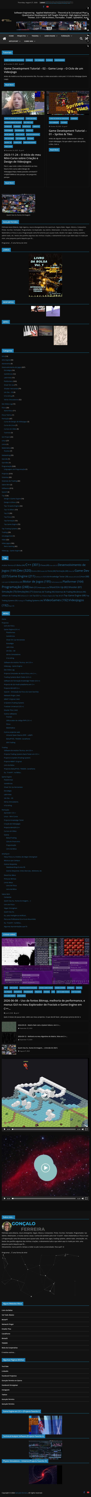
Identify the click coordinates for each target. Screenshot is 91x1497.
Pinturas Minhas (10, 879)
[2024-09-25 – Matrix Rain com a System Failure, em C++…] (9, 1027)
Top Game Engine (10, 524)
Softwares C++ (26, 596)
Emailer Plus (6, 1329)
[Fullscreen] (86, 1129)
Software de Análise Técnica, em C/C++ (18, 662)
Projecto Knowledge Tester (14, 820)
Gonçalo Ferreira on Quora (12, 1380)
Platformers (8, 130)
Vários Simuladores (29, 142)
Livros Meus (8, 882)
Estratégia (8, 126)
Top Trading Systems (9, 529)
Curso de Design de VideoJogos (14, 60)
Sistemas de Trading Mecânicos (70, 591)
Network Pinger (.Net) (12, 695)
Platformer (73, 581)
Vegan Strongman (10, 908)
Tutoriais (49, 60)
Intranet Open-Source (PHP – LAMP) (19, 735)
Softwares (5, 488)
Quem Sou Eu (9, 912)
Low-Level (6, 582)
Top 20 (6, 513)
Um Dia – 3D (8, 392)
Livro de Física (9, 626)
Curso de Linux (9, 425)
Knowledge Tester (59, 576)
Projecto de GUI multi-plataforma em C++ (19, 684)
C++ (32, 564)
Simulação (9, 591)
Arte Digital (6, 360)
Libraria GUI (74, 577)
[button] (27, 35)
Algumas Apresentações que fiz (15, 926)
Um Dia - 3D (8, 142)
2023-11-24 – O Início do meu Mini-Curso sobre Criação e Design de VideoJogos (22, 158)
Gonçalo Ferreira (8, 1399)
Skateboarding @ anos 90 (15, 867)
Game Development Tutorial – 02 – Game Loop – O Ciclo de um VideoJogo (43, 70)
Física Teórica (7, 415)
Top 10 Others (9, 138)
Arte (3, 356)
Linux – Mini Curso (11, 816)
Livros (4, 444)
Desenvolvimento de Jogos (13, 122)
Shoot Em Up (58, 587)
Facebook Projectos (9, 1376)
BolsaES (5, 1338)
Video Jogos (8, 146)
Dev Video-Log (28, 122)
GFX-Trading (10, 742)
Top (3, 496)
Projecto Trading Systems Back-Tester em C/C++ (21, 754)
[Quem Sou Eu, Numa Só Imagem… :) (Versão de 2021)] (9, 1049)
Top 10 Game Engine (11, 506)
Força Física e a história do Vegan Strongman (20, 857)
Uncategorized (59, 60)
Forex (52, 571)
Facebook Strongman (10, 1385)
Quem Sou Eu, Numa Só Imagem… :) (17, 901)
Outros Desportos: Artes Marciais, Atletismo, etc (24, 871)
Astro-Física (8, 411)
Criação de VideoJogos (12, 824)
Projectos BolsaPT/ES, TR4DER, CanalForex (19, 769)
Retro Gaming (9, 134)
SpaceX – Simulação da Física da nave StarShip (21, 692)
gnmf (22, 64)
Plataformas (10, 632)
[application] (45, 1094)
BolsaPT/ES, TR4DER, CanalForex (18, 739)
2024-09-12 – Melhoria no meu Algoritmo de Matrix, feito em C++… (42, 1036)
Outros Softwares (10, 714)
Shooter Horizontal (33, 134)
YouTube (5, 1366)
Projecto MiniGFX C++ (12, 688)
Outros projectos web (12, 732)
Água (11, 606)
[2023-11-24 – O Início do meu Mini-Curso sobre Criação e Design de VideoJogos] (23, 103)
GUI (46, 576)
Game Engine (50, 36)
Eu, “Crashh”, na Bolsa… (13, 772)
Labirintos (36, 126)
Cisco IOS (53, 565)
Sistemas (5, 477)
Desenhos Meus (10, 875)
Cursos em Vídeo (31, 118)
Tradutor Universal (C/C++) (14, 706)
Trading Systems (34, 600)
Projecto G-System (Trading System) (17, 758)
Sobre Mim (28, 41)
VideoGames (56, 600)
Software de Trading (11, 596)
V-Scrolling (17, 142)
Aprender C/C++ (10, 813)
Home (11, 36)
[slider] (44, 1129)
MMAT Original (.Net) (12, 699)
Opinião (5, 459)
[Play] (5, 1129)
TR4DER (5, 1343)
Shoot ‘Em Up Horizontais (15, 640)
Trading (35, 36)
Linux (4, 441)
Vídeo (4, 540)
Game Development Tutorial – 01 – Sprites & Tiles (68, 132)
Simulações (25, 591)
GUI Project (6, 437)
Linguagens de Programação (14, 469)
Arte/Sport (13, 41)
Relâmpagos (43, 587)
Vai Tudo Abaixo (8, 1315)
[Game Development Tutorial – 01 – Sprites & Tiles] (68, 103)
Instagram (5, 1390)
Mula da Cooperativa (10, 1348)
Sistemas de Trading (9, 481)
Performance (56, 582)
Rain (34, 587)
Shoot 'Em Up (20, 134)
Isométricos (26, 126)
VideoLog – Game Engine (11, 551)
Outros (6, 835)
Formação (65, 36)
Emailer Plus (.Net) (11, 710)
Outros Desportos (10, 864)
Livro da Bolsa (9, 765)
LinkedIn (5, 1371)
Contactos (7, 897)
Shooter (75, 587)
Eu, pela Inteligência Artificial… (15, 915)
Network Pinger (8, 1324)
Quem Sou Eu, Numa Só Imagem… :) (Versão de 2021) (37, 1048)
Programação (19, 130)
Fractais (7, 451)
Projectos (21, 36)
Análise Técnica (9, 565)
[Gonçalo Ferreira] (4, 38)
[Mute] (83, 1129)
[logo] (23, 1223)
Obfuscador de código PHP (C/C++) (19, 720)
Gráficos (39, 577)
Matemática (6, 448)
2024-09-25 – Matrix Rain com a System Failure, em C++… (39, 1025)
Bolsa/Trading (11, 838)
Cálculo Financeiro (13, 841)
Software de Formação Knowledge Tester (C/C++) (22, 681)
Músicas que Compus (12, 860)
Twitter (4, 1395)
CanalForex (6, 1334)
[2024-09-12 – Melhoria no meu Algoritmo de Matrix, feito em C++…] (9, 1038)
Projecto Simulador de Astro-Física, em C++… (20, 673)
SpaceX (4, 492)
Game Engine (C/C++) (12, 629)
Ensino (36, 571)
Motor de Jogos (37, 581)
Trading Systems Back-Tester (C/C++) (17, 677)
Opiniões (5, 463)
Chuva (44, 565)
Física (4, 408)
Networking (6, 455)
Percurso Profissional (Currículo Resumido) (20, 919)
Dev (24, 570)
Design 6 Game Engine (12, 499)
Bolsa (21, 565)
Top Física (7, 517)
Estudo (43, 571)
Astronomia (6, 364)
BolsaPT (5, 1320)
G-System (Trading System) (14, 703)
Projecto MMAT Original (13, 761)
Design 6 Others (10, 502)
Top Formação (39, 60)
